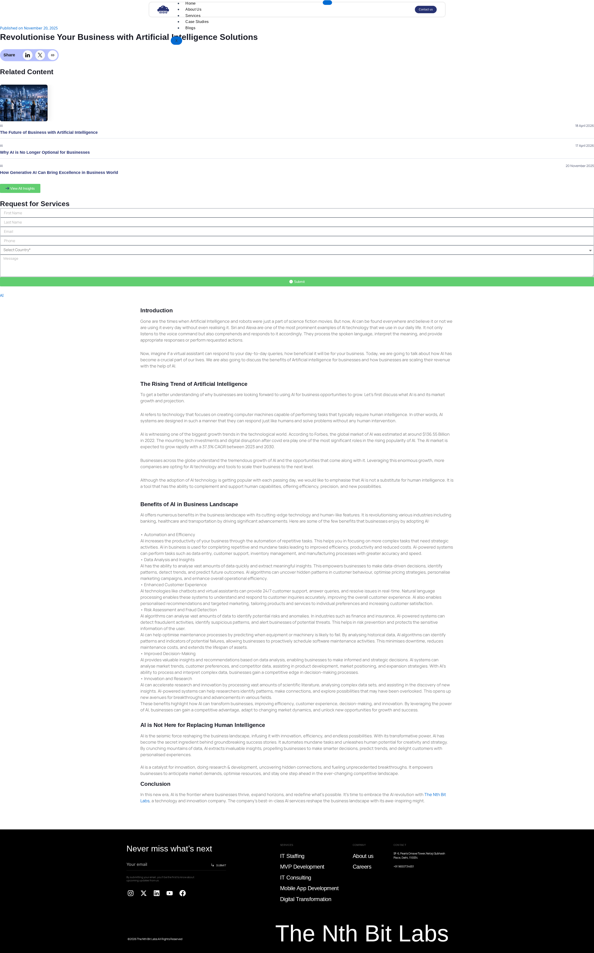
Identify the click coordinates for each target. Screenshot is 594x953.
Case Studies (197, 22)
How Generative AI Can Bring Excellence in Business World (59, 172)
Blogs (190, 28)
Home (190, 3)
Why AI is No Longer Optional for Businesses (45, 152)
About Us (193, 9)
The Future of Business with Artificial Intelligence (49, 132)
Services (192, 16)
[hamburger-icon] (327, 2)
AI (1, 295)
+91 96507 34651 (404, 866)
